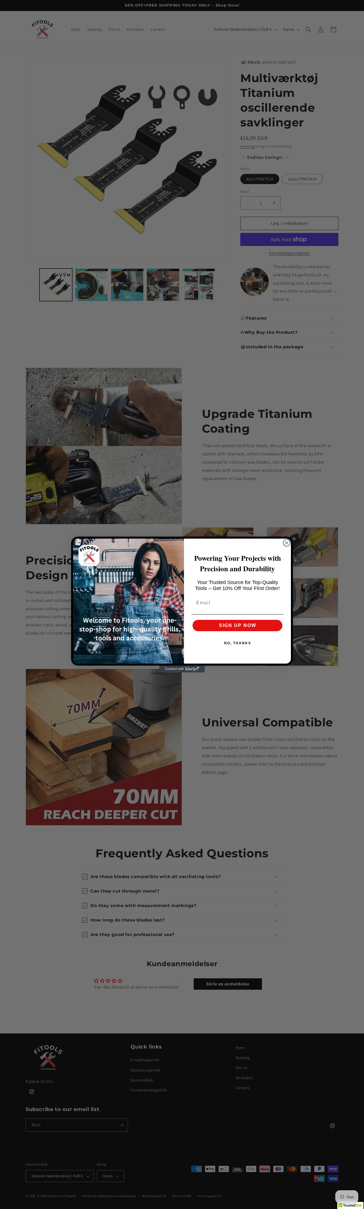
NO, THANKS (237, 643)
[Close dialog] (286, 542)
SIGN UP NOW (237, 625)
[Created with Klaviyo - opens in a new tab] (182, 669)
